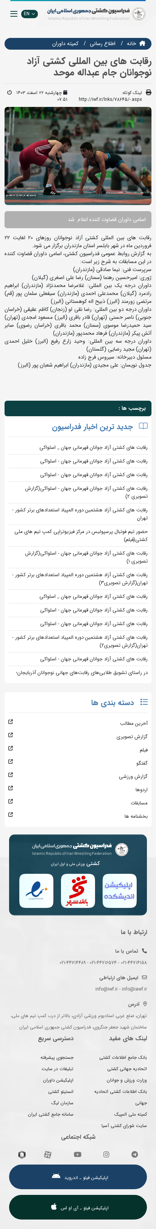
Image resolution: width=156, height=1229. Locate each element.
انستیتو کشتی (60, 1091)
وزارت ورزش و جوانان (127, 1080)
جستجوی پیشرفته (57, 1057)
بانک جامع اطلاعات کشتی (123, 1057)
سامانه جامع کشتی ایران (50, 1114)
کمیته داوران (65, 43)
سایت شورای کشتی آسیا (124, 1125)
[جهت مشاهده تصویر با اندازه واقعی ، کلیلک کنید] (78, 156)
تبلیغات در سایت (57, 1068)
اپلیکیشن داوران (58, 1080)
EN (27, 13)
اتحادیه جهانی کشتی (127, 1068)
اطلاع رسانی (102, 43)
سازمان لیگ (62, 1103)
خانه (131, 43)
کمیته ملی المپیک (130, 1114)
